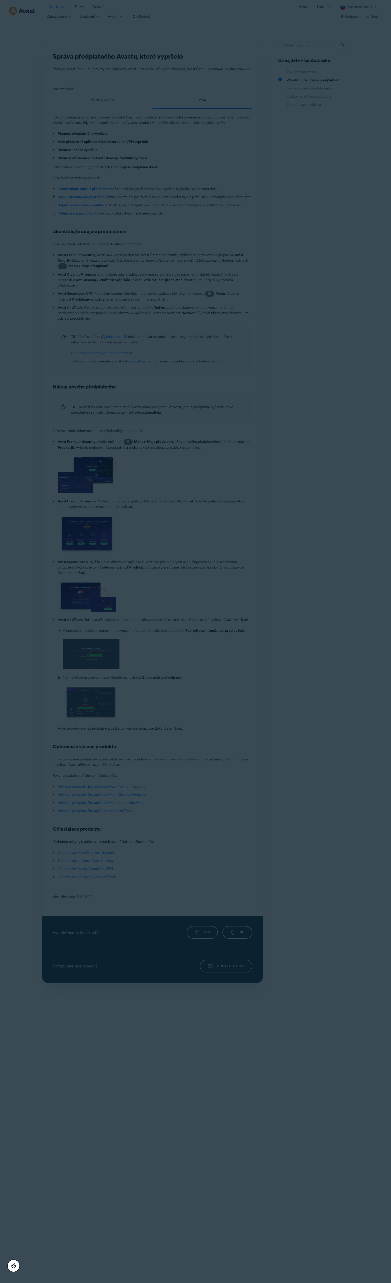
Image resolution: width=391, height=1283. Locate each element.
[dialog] (195, 641)
